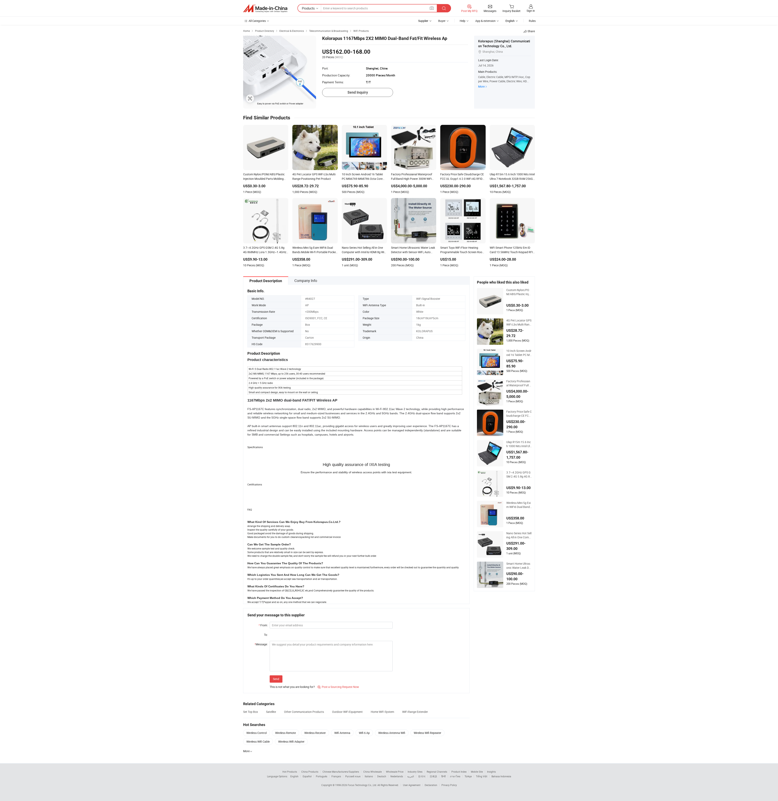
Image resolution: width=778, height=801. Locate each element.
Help (462, 21)
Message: (261, 644)
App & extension (485, 21)
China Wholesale (372, 771)
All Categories (257, 21)
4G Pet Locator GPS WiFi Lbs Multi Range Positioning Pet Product (518, 322)
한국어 (421, 776)
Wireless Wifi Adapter (291, 741)
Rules (532, 21)
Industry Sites (415, 771)
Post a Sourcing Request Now (338, 687)
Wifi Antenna (342, 733)
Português (321, 776)
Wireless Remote (285, 733)
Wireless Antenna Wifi (391, 733)
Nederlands (396, 776)
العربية (410, 776)
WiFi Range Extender (415, 712)
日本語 (433, 776)
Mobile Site (477, 771)
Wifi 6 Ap (364, 733)
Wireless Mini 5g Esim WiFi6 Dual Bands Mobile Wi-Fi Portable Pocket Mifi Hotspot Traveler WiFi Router (518, 505)
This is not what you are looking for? (292, 687)
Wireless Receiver (315, 733)
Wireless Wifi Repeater (427, 733)
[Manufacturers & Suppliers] (265, 8)
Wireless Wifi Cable (258, 741)
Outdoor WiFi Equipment (347, 712)
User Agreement (411, 785)
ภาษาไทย (455, 776)
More (481, 86)
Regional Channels (437, 771)
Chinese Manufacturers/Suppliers (341, 771)
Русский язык (352, 776)
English (294, 776)
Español (307, 776)
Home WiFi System (382, 712)
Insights (491, 771)
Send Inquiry (357, 92)
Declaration (431, 785)
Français (336, 776)
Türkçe (468, 776)
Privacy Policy (449, 785)
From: (263, 625)
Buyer (442, 21)
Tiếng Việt (481, 776)
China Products (309, 771)
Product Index (459, 771)
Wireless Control (256, 733)
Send (276, 679)
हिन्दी (443, 776)
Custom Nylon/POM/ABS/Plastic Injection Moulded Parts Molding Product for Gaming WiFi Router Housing (518, 292)
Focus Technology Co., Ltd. (362, 785)
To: (266, 635)
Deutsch (381, 776)
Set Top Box (250, 712)
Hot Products (289, 771)
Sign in (531, 11)
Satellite (271, 712)
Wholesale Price (394, 771)
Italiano (369, 776)
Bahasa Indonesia (501, 776)
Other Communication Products (304, 712)
